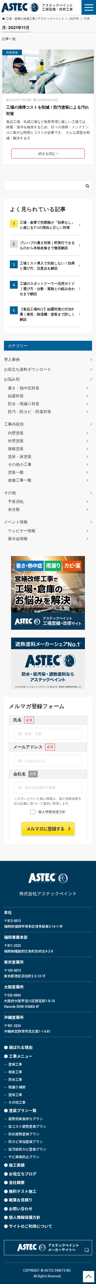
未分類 (14, 509)
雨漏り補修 (17, 1087)
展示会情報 (18, 538)
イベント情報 (16, 521)
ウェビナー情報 (21, 530)
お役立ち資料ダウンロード (27, 369)
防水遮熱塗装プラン (23, 1134)
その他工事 (17, 1102)
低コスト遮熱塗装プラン (27, 1126)
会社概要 (17, 1182)
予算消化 (16, 501)
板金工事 (15, 1072)
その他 (10, 492)
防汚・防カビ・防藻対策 (29, 411)
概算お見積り (20, 1200)
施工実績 (17, 1165)
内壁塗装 (16, 432)
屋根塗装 (16, 448)
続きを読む (47, 153)
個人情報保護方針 (52, 812)
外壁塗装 (12, 52)
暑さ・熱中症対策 (23, 387)
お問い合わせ (20, 1209)
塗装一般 (16, 472)
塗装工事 (15, 1064)
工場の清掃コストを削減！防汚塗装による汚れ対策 (47, 110)
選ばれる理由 (20, 1047)
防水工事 (15, 1080)
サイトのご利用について (30, 1226)
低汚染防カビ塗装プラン (27, 1149)
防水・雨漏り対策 (23, 403)
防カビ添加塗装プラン (25, 1142)
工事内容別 (14, 424)
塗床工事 (15, 1095)
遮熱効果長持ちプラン (25, 1119)
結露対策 (16, 395)
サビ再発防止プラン (23, 1157)
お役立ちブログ (22, 1174)
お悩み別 (12, 379)
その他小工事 (20, 464)
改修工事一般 (20, 480)
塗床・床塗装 (20, 456)
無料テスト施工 (22, 1191)
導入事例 (12, 359)
